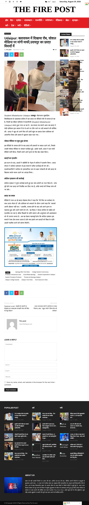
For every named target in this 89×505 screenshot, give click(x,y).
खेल (67, 20)
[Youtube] (20, 1)
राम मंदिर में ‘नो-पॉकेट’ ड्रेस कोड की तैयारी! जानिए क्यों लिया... (48, 457)
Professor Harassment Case (13, 274)
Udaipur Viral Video (27, 280)
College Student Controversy (40, 272)
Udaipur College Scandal (12, 280)
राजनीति (38, 20)
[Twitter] (13, 1)
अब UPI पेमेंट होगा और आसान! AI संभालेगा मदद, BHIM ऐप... (76, 426)
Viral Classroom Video (41, 280)
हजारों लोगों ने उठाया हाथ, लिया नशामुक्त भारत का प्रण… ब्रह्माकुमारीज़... (49, 426)
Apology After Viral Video (22, 272)
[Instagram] (9, 1)
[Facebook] (6, 1)
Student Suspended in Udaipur (46, 274)
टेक (12, 25)
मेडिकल (59, 20)
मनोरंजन (48, 20)
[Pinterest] (16, 54)
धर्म (6, 25)
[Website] (17, 1)
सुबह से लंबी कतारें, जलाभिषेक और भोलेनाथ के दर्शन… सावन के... (49, 446)
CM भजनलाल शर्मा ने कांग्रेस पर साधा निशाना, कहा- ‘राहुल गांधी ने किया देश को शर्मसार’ (45, 308)
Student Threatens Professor (13, 277)
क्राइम (75, 20)
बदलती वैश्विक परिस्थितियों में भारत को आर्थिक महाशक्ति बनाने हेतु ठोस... (77, 455)
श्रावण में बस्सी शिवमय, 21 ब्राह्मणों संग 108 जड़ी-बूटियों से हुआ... (49, 436)
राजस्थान (28, 20)
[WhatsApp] (21, 54)
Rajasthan (7, 33)
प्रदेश (18, 20)
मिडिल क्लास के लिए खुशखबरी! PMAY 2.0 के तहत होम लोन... (77, 415)
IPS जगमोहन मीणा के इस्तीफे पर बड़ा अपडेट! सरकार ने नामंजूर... (77, 42)
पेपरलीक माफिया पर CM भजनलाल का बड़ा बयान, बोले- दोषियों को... (77, 92)
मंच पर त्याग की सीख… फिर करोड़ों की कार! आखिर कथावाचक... (76, 81)
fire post (8, 49)
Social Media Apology (29, 274)
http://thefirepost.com (25, 324)
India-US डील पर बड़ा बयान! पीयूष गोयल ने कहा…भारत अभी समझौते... (77, 436)
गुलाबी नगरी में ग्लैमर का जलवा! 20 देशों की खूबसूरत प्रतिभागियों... (77, 52)
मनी (19, 25)
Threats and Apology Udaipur (32, 277)
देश (11, 20)
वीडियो (26, 25)
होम (6, 20)
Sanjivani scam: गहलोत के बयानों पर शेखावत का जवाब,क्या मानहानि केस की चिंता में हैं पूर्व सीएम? (16, 308)
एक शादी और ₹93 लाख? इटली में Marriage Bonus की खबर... (77, 71)
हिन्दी (68, 503)
